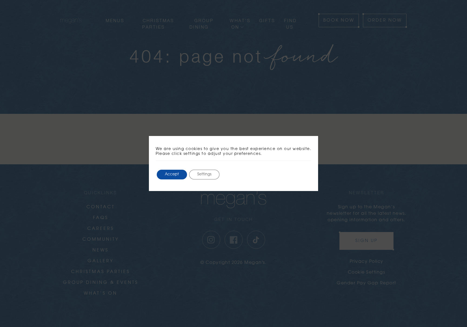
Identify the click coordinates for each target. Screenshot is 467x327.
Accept (172, 174)
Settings (204, 174)
